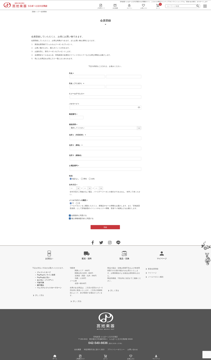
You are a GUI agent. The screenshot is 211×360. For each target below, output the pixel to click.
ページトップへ (206, 259)
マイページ (156, 359)
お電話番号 (74, 166)
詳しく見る (39, 295)
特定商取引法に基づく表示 (94, 349)
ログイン (129, 8)
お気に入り (143, 8)
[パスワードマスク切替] (139, 107)
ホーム (55, 359)
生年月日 (73, 185)
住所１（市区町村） (78, 135)
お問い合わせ (132, 349)
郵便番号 (73, 114)
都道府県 (73, 124)
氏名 (72, 73)
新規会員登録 (153, 269)
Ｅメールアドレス (77, 94)
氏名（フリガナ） (77, 83)
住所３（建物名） (76, 155)
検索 (197, 6)
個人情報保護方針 (78, 218)
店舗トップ (35, 11)
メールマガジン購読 (155, 277)
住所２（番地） (76, 145)
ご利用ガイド (101, 8)
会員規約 (74, 215)
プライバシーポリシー (116, 349)
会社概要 (115, 8)
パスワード (74, 104)
